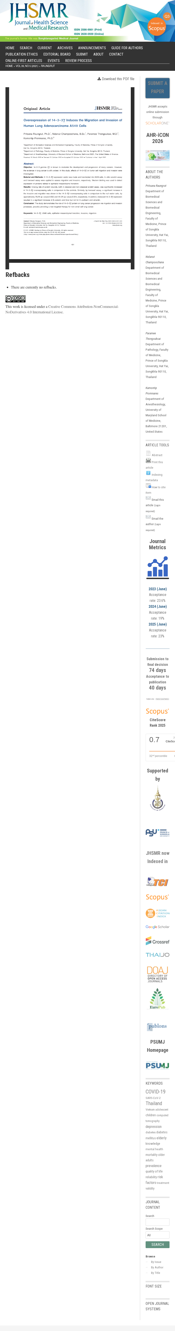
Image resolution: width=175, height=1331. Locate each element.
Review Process (78, 61)
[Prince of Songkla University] (158, 839)
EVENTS (54, 61)
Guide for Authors (127, 48)
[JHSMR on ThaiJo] (158, 955)
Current (45, 48)
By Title (155, 1273)
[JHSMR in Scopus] (158, 699)
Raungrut (48, 66)
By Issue (156, 1262)
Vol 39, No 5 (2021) (27, 66)
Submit (82, 54)
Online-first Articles (23, 61)
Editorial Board (57, 54)
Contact (116, 54)
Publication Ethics (21, 54)
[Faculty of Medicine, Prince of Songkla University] (158, 812)
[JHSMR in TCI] (158, 885)
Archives (65, 48)
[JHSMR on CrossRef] (158, 944)
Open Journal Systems (157, 1306)
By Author (157, 1267)
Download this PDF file (118, 79)
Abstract (157, 455)
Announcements (92, 48)
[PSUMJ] (158, 1070)
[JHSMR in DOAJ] (158, 985)
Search (26, 48)
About (98, 54)
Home (9, 48)
